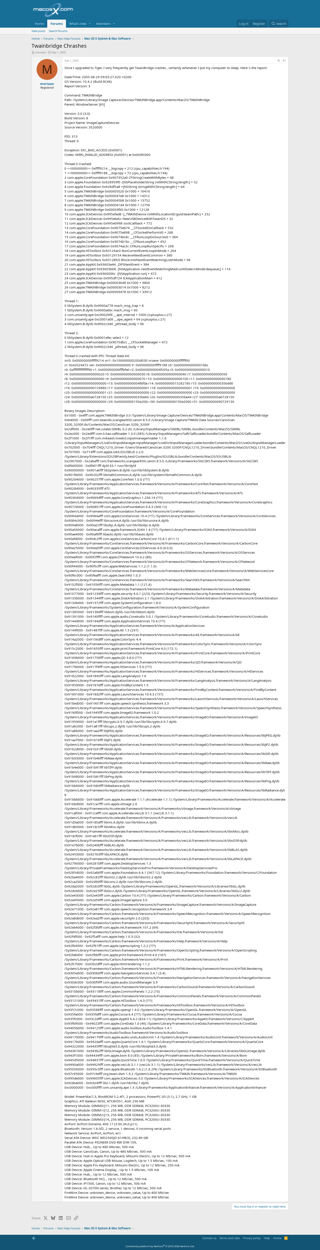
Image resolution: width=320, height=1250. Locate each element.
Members (103, 23)
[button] (90, 24)
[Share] (278, 60)
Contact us (209, 1238)
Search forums (58, 31)
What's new (77, 23)
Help (267, 1238)
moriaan (40, 52)
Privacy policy (252, 1238)
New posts (38, 31)
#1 (284, 60)
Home (39, 23)
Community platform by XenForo (160, 1246)
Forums (57, 23)
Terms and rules (229, 1238)
